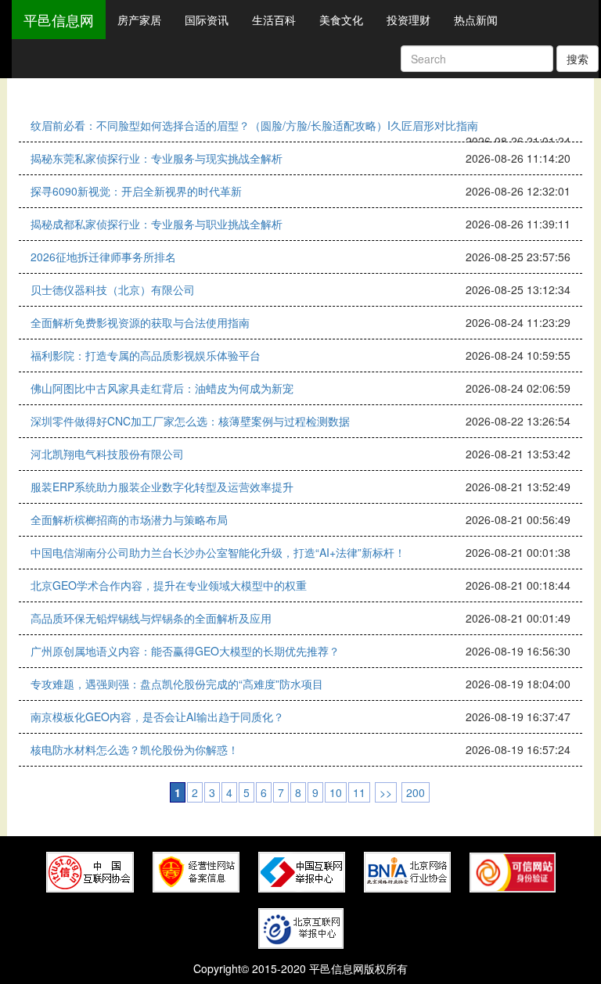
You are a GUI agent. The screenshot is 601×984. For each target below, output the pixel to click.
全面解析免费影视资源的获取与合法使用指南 (140, 322)
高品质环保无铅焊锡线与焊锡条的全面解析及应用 (151, 618)
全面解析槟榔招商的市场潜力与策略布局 (129, 519)
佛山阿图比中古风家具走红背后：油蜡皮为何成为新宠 (162, 388)
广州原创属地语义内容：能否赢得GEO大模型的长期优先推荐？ (185, 651)
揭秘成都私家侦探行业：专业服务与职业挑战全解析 (157, 224)
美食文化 (341, 19)
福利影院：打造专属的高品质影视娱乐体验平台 (146, 355)
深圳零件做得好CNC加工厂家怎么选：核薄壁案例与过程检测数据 (190, 421)
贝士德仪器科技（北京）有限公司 (113, 289)
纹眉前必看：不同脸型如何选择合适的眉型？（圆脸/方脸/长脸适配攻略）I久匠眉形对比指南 (254, 125)
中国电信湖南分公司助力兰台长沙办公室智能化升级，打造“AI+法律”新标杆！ (218, 552)
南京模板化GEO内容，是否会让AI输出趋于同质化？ (157, 716)
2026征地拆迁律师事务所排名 (103, 256)
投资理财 (408, 19)
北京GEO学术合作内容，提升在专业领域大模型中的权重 (169, 585)
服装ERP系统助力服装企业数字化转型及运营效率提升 (162, 486)
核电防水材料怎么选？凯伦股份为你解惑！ (135, 749)
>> (386, 792)
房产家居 (139, 19)
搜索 (577, 58)
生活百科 (274, 19)
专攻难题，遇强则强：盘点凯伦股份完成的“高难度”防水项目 (177, 683)
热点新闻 (476, 19)
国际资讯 (207, 19)
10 (335, 792)
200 (415, 792)
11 (359, 792)
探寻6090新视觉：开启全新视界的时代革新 (136, 191)
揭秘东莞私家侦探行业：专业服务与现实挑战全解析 (157, 158)
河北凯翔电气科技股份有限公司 (107, 453)
